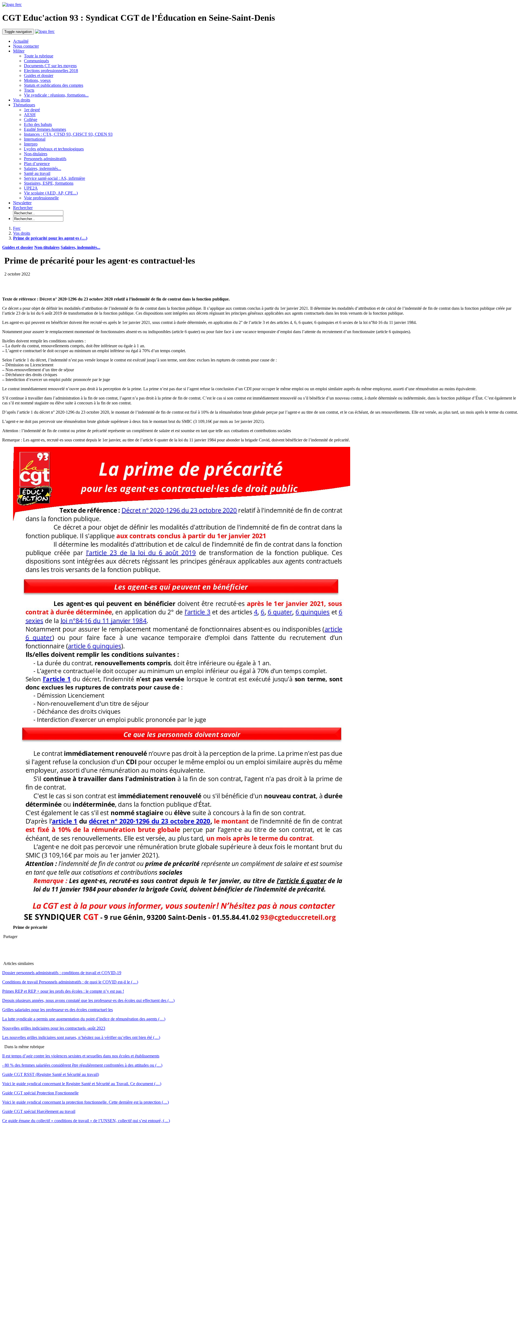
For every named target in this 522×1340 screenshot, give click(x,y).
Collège (30, 119)
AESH (30, 114)
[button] (23, 207)
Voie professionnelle (41, 198)
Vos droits (21, 100)
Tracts (29, 90)
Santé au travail (37, 173)
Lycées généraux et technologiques (54, 149)
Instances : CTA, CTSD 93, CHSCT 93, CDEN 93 (68, 134)
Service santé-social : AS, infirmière (54, 178)
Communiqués (36, 60)
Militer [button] (18, 51)
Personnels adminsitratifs (45, 158)
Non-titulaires (35, 153)
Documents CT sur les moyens (50, 65)
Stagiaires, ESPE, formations (48, 183)
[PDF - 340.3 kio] (181, 922)
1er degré (32, 109)
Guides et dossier (38, 75)
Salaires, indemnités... (42, 168)
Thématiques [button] (24, 105)
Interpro (31, 144)
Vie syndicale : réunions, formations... (56, 95)
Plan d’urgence (37, 163)
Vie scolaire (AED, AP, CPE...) (51, 193)
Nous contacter (26, 46)
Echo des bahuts (38, 124)
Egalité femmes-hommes (45, 129)
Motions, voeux (37, 80)
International (34, 139)
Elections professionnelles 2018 (51, 70)
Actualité (21, 41)
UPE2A (31, 188)
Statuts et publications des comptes (53, 85)
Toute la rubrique (38, 56)
